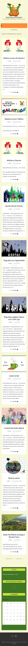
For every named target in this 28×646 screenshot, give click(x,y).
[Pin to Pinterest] (15, 92)
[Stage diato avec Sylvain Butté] (14, 248)
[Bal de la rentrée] (14, 466)
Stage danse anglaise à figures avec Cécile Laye (14, 318)
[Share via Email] (17, 92)
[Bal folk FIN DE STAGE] (14, 194)
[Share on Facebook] (12, 92)
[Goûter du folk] (14, 364)
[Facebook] (14, 586)
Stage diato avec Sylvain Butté (14, 260)
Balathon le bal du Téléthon (14, 119)
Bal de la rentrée (14, 478)
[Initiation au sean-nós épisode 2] (14, 46)
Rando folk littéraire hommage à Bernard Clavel (14, 536)
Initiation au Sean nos (14, 160)
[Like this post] (10, 92)
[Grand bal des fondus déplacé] (14, 416)
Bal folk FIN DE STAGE (14, 206)
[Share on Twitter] (13, 92)
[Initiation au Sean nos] (14, 148)
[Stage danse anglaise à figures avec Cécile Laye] (14, 305)
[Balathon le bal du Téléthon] (14, 107)
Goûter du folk (14, 376)
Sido (10, 61)
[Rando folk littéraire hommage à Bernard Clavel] (14, 522)
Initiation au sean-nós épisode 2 (14, 58)
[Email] (16, 636)
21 (20, 616)
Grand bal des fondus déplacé (14, 428)
